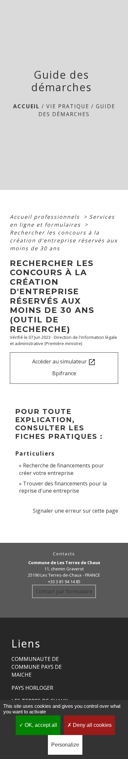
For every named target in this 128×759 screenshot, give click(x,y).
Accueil (26, 106)
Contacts (64, 553)
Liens (25, 643)
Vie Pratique (67, 106)
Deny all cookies (92, 725)
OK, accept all (40, 725)
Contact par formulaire (64, 591)
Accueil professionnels (46, 216)
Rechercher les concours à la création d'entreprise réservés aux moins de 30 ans (63, 240)
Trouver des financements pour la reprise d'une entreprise (63, 487)
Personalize (65, 745)
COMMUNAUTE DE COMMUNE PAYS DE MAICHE (36, 666)
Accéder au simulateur (64, 362)
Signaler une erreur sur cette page (75, 510)
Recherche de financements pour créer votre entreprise (61, 469)
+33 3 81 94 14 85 (64, 582)
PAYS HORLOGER (32, 687)
